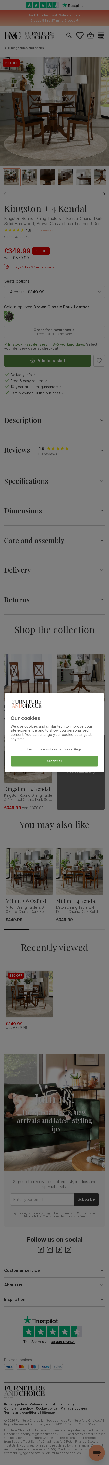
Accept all (54, 761)
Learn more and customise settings (54, 749)
